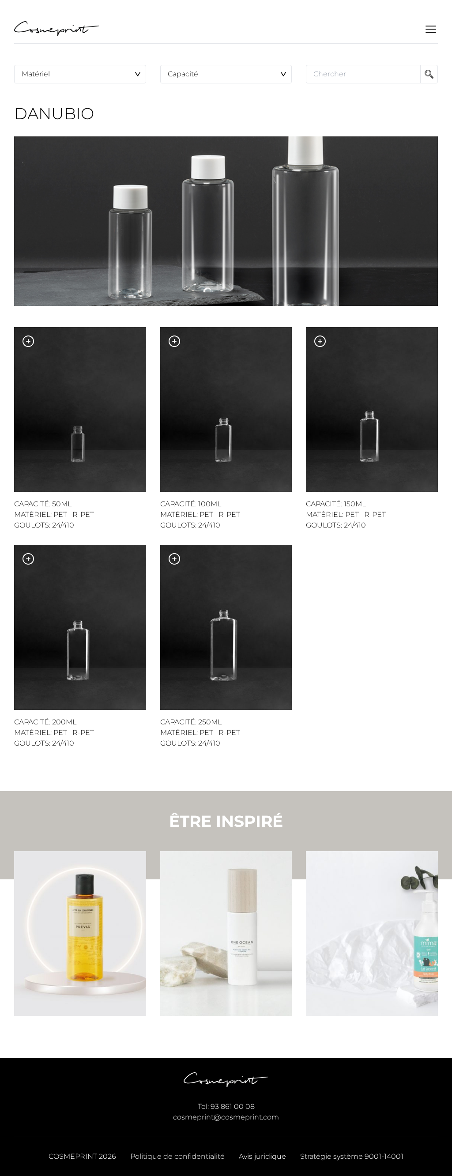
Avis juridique (262, 1156)
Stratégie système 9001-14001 (351, 1156)
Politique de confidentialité (177, 1156)
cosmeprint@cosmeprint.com (226, 1117)
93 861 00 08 (233, 1106)
